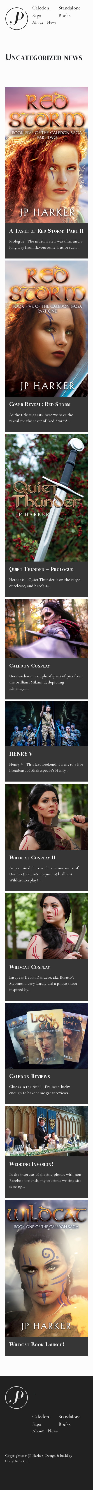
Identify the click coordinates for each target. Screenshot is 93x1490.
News (51, 22)
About (37, 22)
